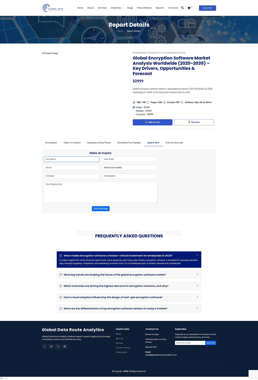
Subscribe (210, 343)
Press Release (144, 7)
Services (102, 7)
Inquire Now (207, 8)
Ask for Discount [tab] (174, 142)
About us (119, 338)
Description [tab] (51, 142)
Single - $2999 (143, 107)
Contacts (173, 7)
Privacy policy (121, 352)
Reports (160, 7)
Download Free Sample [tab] (129, 142)
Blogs (130, 7)
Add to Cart (154, 122)
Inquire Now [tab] (153, 142)
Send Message (101, 208)
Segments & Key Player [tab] (99, 142)
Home (80, 7)
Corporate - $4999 (144, 114)
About (90, 7)
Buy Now (195, 122)
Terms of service (123, 348)
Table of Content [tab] (72, 142)
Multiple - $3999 (144, 111)
